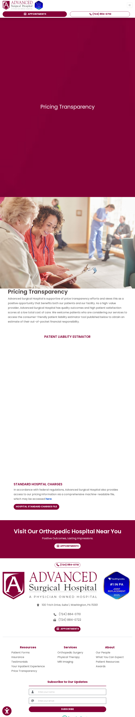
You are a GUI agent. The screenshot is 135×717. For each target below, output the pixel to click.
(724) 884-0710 (101, 14)
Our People (103, 652)
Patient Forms (20, 652)
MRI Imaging (65, 662)
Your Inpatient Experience (28, 666)
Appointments (69, 628)
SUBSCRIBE (67, 709)
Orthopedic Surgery (70, 652)
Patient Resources (107, 662)
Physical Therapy (68, 657)
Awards (101, 666)
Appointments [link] (36, 14)
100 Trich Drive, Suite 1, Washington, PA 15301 (70, 605)
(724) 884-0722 (69, 620)
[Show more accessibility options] (7, 711)
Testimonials (19, 662)
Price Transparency (24, 671)
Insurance (17, 657)
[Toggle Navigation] (129, 5)
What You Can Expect (110, 657)
